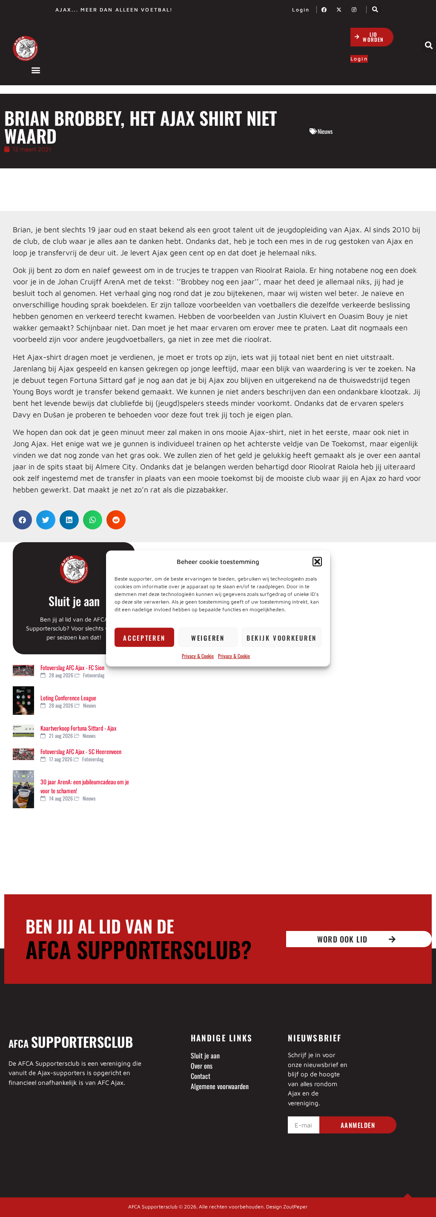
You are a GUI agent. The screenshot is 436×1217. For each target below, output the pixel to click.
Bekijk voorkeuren (282, 637)
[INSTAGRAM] (356, 9)
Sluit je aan (74, 601)
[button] (317, 561)
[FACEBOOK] (326, 9)
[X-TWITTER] (341, 9)
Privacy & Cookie (198, 655)
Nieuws (325, 131)
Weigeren (208, 637)
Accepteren (144, 637)
